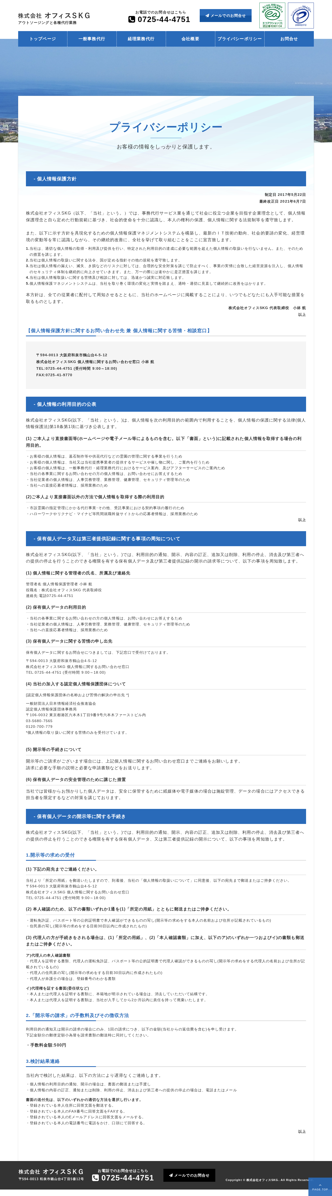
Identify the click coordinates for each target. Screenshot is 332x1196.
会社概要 (190, 39)
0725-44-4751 (162, 19)
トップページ (42, 39)
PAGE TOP (320, 1189)
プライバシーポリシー (240, 39)
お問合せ (289, 39)
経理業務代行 (141, 39)
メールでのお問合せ (227, 15)
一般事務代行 (92, 39)
